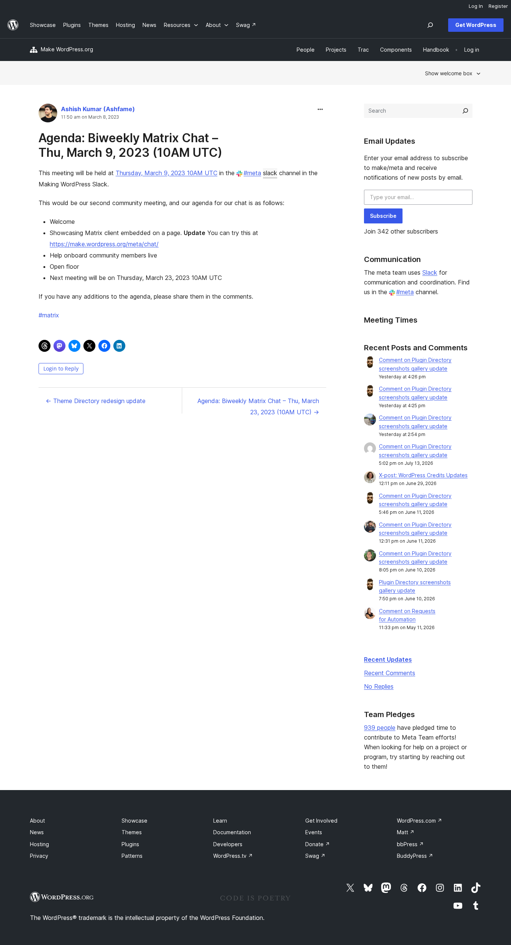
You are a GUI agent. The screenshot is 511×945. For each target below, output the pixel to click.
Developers (227, 844)
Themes (132, 832)
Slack (429, 272)
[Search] (465, 111)
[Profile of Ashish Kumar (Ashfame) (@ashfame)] (48, 115)
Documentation (232, 832)
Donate (317, 844)
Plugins (130, 844)
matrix (49, 315)
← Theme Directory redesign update (96, 401)
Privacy (39, 856)
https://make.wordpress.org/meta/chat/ (104, 244)
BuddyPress (415, 856)
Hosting (39, 844)
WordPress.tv (233, 856)
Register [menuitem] (498, 6)
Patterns (132, 856)
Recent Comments (389, 673)
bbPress (410, 844)
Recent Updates (388, 659)
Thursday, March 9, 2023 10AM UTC (166, 173)
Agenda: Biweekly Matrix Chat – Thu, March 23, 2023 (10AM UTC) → (258, 406)
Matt (405, 832)
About (37, 820)
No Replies (379, 686)
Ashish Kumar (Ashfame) (98, 109)
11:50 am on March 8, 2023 (90, 117)
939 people (379, 727)
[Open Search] (430, 25)
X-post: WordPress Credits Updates (423, 475)
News (37, 832)
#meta (252, 173)
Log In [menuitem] (476, 6)
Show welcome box (448, 73)
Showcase (134, 820)
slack (270, 173)
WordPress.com (419, 820)
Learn (220, 820)
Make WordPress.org (67, 49)
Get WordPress (475, 25)
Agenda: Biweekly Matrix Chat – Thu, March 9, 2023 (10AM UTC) (130, 145)
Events (313, 832)
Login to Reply (61, 368)
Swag (315, 856)
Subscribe (383, 216)
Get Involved (321, 820)
